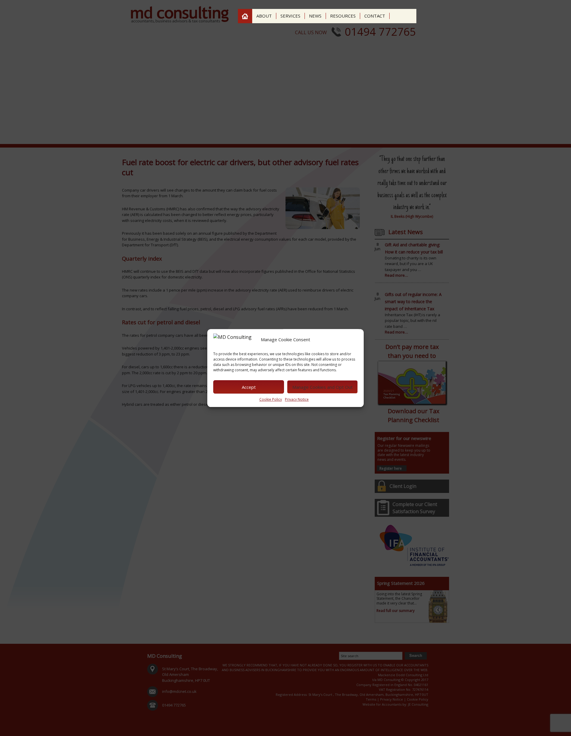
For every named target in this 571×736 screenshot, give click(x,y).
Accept (249, 387)
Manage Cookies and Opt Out (322, 387)
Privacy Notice (297, 399)
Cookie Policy (270, 399)
